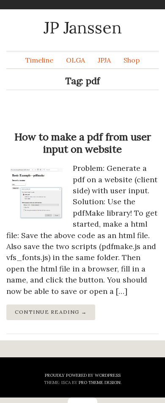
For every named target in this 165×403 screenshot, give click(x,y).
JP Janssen (83, 27)
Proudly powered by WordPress (83, 375)
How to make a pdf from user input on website (82, 143)
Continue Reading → (51, 312)
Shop (132, 60)
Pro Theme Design (100, 382)
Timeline (39, 60)
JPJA (104, 60)
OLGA (75, 60)
